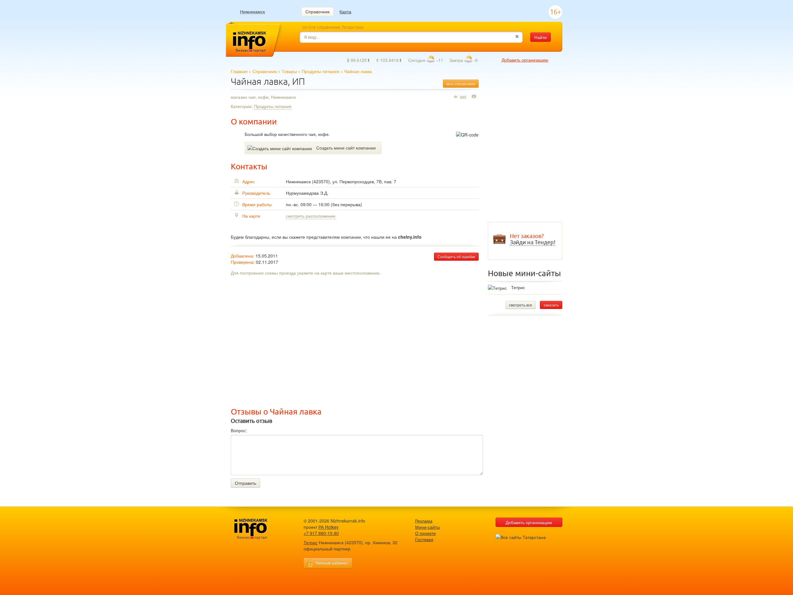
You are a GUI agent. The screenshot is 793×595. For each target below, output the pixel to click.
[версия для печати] (475, 97)
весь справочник (460, 83)
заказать (551, 304)
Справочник (317, 11)
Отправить (245, 483)
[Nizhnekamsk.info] (260, 529)
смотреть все (520, 304)
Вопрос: (239, 430)
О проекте (425, 533)
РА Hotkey (328, 527)
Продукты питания (320, 71)
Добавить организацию (525, 60)
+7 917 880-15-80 (321, 533)
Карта (345, 11)
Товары (289, 71)
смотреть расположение (310, 216)
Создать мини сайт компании (346, 148)
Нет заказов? (532, 239)
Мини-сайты (427, 527)
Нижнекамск (252, 11)
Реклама (423, 521)
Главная (239, 71)
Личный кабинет (331, 562)
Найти (540, 37)
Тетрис (518, 287)
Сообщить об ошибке (456, 256)
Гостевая (424, 539)
